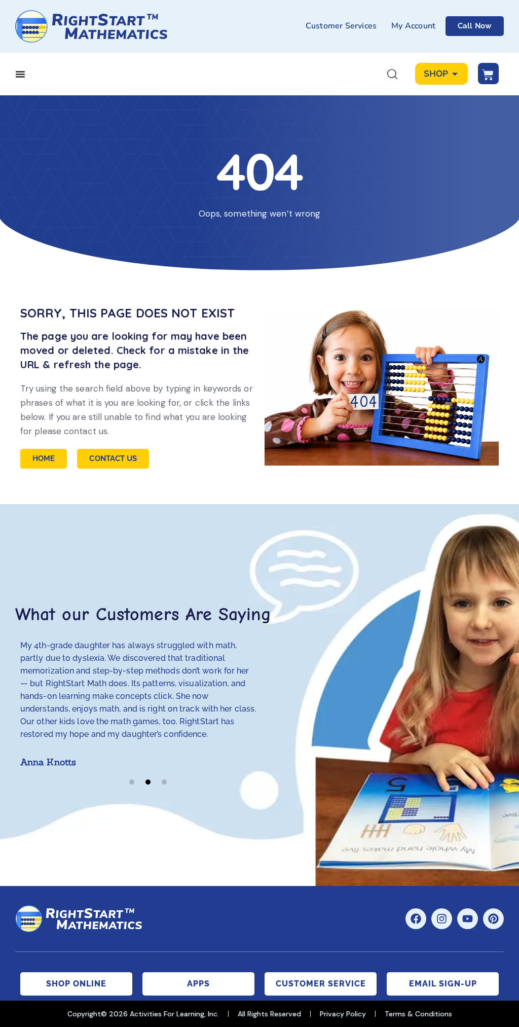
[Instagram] (441, 918)
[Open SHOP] (455, 74)
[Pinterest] (493, 918)
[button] (131, 782)
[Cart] (488, 73)
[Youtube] (467, 918)
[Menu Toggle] (20, 74)
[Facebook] (415, 918)
